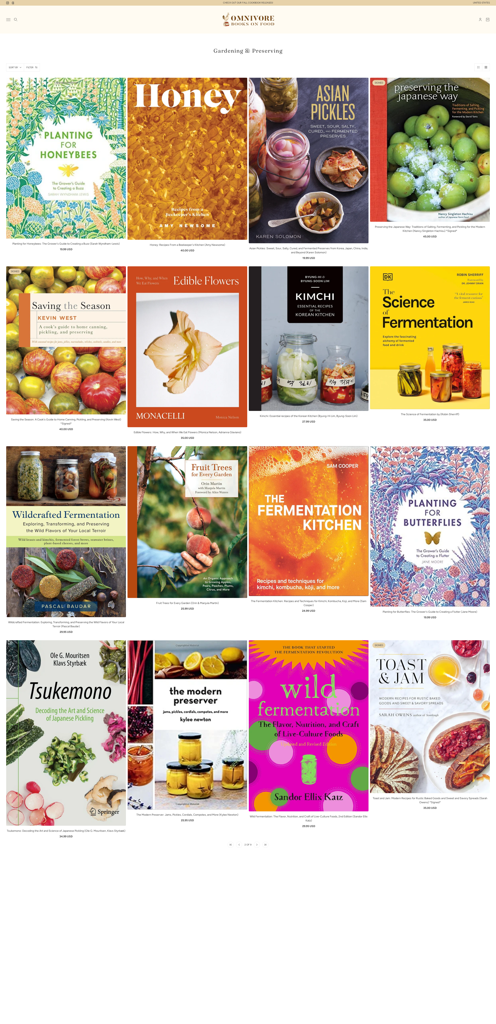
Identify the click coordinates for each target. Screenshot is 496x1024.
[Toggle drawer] (8, 19)
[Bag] (488, 19)
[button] (478, 67)
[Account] (480, 19)
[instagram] (7, 3)
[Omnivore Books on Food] (248, 19)
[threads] (13, 3)
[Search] (16, 19)
